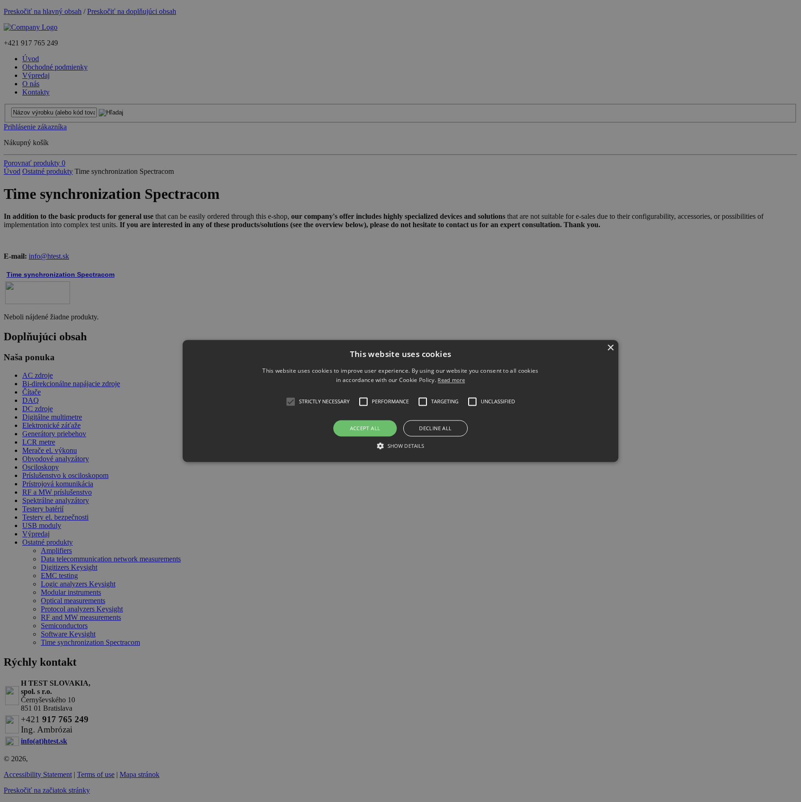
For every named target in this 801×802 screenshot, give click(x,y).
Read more (451, 380)
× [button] (610, 347)
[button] (400, 401)
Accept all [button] (365, 428)
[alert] (400, 401)
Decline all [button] (435, 428)
